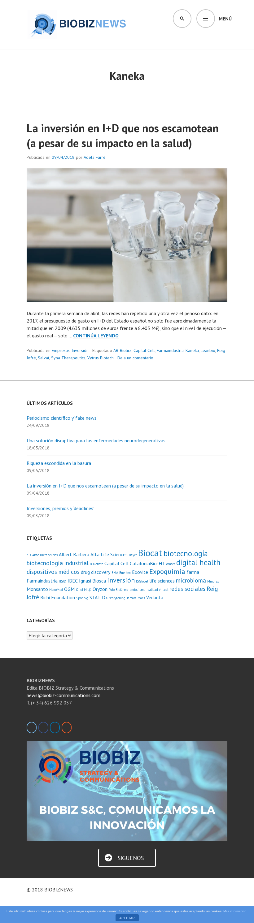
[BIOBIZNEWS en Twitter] (32, 727)
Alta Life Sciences (109, 554)
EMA (115, 572)
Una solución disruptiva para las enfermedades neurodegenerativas (96, 440)
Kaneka (192, 350)
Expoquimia (167, 571)
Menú (225, 18)
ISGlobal (142, 581)
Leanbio (208, 350)
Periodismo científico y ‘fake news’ (62, 418)
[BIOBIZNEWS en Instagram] (67, 727)
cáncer (170, 564)
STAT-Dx (99, 597)
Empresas (61, 350)
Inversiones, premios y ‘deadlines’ (60, 508)
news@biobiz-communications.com (63, 695)
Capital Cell (144, 350)
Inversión (80, 350)
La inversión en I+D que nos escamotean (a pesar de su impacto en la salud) (123, 135)
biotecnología (186, 553)
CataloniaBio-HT (147, 563)
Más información (235, 911)
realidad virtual (157, 589)
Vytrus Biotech (100, 358)
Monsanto (37, 589)
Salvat (43, 358)
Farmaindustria (170, 350)
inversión (121, 579)
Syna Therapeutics (68, 358)
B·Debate (96, 564)
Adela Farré (95, 157)
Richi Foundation (57, 597)
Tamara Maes (136, 598)
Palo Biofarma (118, 589)
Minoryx (213, 581)
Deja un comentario (135, 358)
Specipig (82, 598)
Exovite (140, 572)
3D (29, 555)
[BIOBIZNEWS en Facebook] (43, 727)
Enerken (125, 572)
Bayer (133, 555)
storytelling (117, 598)
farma (192, 572)
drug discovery (95, 572)
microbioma (191, 580)
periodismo (137, 589)
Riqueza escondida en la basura (59, 463)
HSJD (62, 581)
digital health (198, 562)
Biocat (150, 553)
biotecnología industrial (58, 563)
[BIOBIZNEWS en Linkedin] (55, 727)
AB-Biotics (122, 350)
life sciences (162, 581)
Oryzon (100, 589)
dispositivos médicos (53, 571)
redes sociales (187, 588)
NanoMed (56, 589)
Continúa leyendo (96, 335)
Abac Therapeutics (45, 555)
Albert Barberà (74, 554)
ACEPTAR (127, 918)
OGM (69, 589)
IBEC (73, 581)
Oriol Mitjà (83, 589)
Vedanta (154, 597)
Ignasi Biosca (92, 581)
